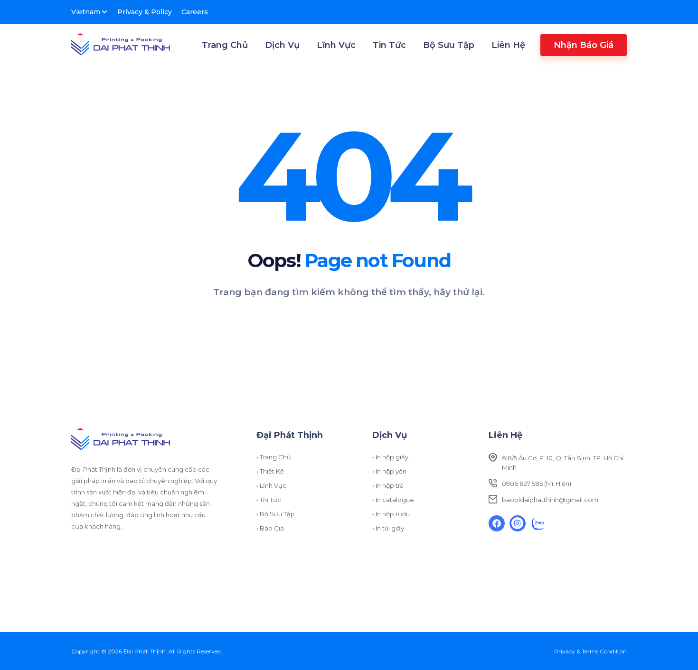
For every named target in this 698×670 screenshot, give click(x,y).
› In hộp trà (388, 485)
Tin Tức (389, 45)
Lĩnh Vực (336, 45)
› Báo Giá (270, 528)
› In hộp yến (389, 471)
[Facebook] (497, 523)
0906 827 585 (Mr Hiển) (536, 483)
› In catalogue (393, 499)
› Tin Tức (268, 499)
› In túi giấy (388, 528)
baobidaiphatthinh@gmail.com (550, 499)
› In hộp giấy (390, 457)
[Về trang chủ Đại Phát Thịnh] (120, 45)
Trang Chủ (225, 45)
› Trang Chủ (273, 457)
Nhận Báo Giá (583, 45)
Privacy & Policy (144, 12)
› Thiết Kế (270, 471)
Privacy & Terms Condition (590, 651)
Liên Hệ (508, 45)
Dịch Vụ (282, 45)
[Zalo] (538, 523)
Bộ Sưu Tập (448, 45)
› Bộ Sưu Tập (275, 514)
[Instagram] (517, 523)
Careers (194, 12)
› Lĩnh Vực (271, 485)
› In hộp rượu (391, 514)
